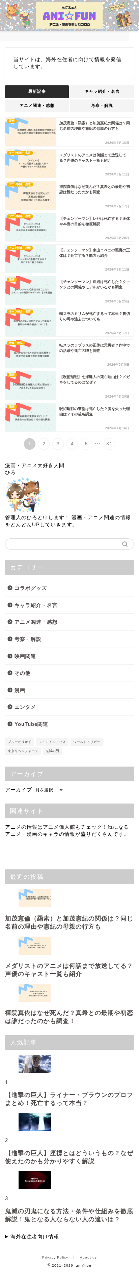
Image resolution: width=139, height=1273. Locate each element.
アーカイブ (18, 789)
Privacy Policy (55, 1257)
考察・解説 (102, 105)
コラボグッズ (31, 588)
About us (88, 1257)
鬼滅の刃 (52, 751)
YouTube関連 (31, 724)
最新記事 (37, 91)
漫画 (20, 690)
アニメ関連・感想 (37, 105)
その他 (23, 673)
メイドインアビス (52, 742)
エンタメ (25, 707)
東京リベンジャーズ (23, 751)
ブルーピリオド (19, 742)
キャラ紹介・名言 (102, 91)
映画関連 (25, 656)
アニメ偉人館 (59, 827)
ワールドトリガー (86, 742)
